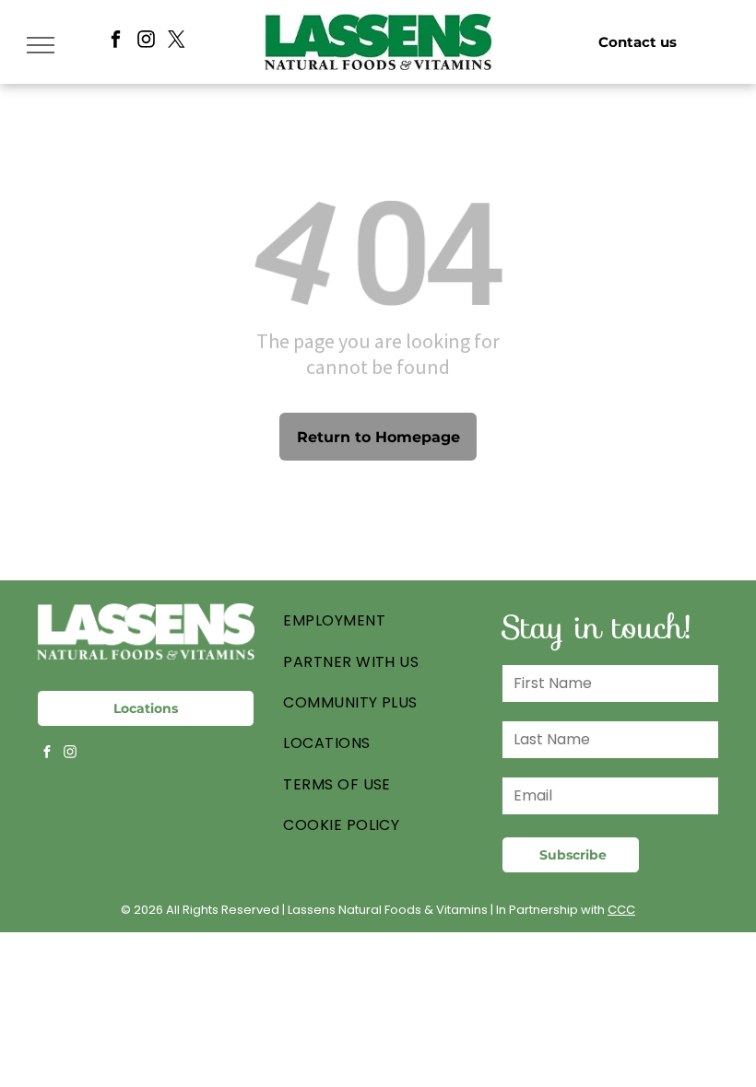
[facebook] (115, 41)
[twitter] (176, 41)
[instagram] (146, 41)
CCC (621, 909)
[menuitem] (378, 621)
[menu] (41, 45)
